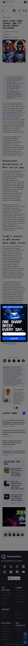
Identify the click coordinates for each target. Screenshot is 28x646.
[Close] (25, 306)
